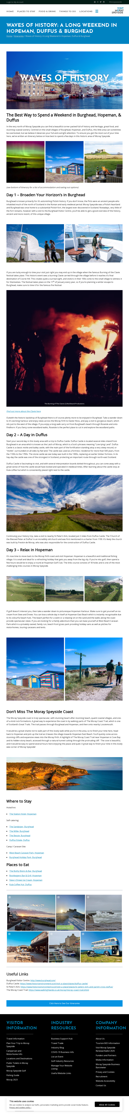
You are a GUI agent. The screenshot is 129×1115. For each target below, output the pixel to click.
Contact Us (101, 1085)
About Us (100, 1038)
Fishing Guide (12, 1075)
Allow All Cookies (107, 1105)
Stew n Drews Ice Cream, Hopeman (25, 880)
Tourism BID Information (108, 1043)
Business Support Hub (62, 1038)
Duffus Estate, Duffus (19, 840)
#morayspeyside (115, 2)
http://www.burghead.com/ (43, 980)
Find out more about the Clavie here (23, 411)
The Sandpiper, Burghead (21, 826)
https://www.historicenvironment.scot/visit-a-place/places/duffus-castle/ (54, 983)
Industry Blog (57, 1047)
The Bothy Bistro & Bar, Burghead (25, 871)
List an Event (57, 1056)
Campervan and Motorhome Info (14, 1052)
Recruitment (101, 1076)
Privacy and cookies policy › (20, 1107)
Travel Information (15, 1038)
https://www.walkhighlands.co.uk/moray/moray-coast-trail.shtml (59, 990)
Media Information (105, 1059)
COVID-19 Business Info (62, 1052)
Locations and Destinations (19, 1058)
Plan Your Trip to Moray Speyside (17, 1045)
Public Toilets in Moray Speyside (17, 1065)
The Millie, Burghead (19, 831)
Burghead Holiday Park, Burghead (25, 857)
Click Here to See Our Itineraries (64, 1003)
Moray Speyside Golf (16, 1070)
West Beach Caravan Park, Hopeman (26, 852)
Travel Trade (57, 1043)
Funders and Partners (106, 1055)
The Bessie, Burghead (19, 835)
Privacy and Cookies (105, 1072)
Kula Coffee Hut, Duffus (20, 884)
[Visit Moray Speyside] (118, 10)
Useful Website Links (61, 1073)
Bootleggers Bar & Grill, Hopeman (25, 875)
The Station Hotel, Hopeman (22, 814)
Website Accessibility (105, 1081)
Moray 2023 (12, 1079)
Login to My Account (14, 2)
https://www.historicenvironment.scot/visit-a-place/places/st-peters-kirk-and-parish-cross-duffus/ (67, 986)
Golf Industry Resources (62, 1061)
